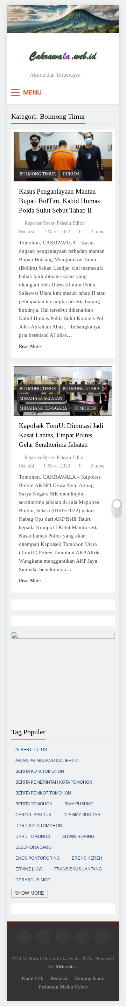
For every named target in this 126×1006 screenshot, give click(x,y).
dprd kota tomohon (38, 825)
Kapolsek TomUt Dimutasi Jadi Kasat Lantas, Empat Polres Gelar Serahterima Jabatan (61, 435)
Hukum (71, 174)
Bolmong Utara (81, 388)
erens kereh (87, 858)
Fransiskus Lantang (78, 869)
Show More (29, 893)
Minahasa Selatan (41, 398)
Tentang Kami (89, 978)
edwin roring (78, 836)
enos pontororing (37, 858)
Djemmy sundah (81, 814)
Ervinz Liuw (28, 869)
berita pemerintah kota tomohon (53, 782)
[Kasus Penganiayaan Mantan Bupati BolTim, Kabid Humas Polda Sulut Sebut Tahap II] (63, 156)
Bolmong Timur (38, 174)
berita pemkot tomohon (43, 793)
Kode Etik (32, 978)
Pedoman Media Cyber (63, 987)
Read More (30, 346)
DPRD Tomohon (32, 836)
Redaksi (58, 978)
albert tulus (31, 749)
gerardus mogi (33, 879)
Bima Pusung (78, 804)
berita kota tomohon (39, 771)
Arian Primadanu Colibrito (46, 760)
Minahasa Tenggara (43, 408)
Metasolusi (66, 966)
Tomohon (85, 408)
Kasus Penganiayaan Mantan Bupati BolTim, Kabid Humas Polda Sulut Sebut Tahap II (59, 201)
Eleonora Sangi (33, 847)
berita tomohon (33, 804)
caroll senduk (33, 814)
